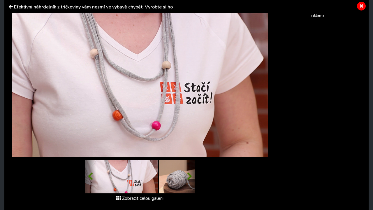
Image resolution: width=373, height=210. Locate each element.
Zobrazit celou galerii (142, 198)
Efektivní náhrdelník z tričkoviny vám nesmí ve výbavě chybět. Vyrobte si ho (93, 7)
